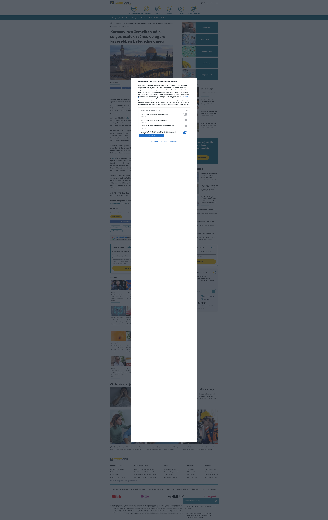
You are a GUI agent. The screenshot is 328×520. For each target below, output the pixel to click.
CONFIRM (152, 135)
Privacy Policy (173, 141)
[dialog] (164, 260)
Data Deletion (154, 141)
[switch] (185, 114)
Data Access (164, 141)
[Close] (193, 81)
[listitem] (164, 111)
